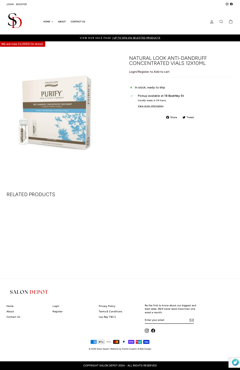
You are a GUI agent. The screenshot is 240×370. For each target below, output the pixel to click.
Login (10, 4)
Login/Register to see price (33, 258)
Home (47, 21)
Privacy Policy (107, 306)
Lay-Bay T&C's (107, 316)
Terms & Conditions (110, 311)
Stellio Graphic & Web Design (136, 349)
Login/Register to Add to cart (149, 72)
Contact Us (78, 21)
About (62, 21)
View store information (150, 106)
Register (21, 4)
